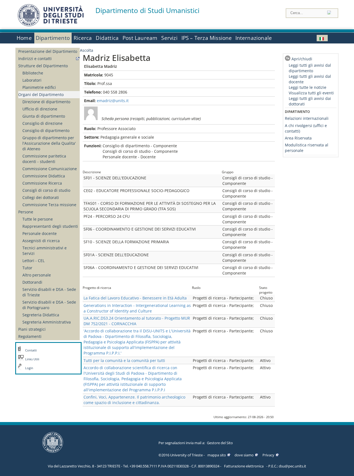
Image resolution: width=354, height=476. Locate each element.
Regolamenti (29, 336)
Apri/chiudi (301, 58)
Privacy (268, 454)
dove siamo (244, 454)
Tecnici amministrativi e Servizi (44, 250)
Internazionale (253, 38)
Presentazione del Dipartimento (47, 51)
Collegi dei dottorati (40, 197)
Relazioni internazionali (307, 118)
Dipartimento (53, 38)
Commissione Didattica (43, 175)
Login (29, 368)
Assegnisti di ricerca (41, 240)
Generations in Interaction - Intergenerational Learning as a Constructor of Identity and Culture (137, 308)
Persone (25, 211)
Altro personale (36, 275)
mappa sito (216, 454)
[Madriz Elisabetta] (322, 38)
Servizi (169, 38)
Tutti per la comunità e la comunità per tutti (124, 360)
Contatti (31, 350)
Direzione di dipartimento (46, 101)
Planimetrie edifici (39, 87)
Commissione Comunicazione (49, 168)
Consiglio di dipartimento (45, 130)
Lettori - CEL (33, 260)
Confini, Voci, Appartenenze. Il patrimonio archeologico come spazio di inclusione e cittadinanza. (134, 399)
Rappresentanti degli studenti (50, 226)
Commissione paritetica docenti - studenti (44, 158)
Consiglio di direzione (42, 123)
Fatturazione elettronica (244, 466)
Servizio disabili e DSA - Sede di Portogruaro (49, 304)
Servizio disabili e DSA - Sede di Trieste (49, 292)
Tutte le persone (37, 219)
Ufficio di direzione (39, 109)
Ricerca (83, 38)
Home (24, 38)
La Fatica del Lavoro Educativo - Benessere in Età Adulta (135, 298)
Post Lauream (140, 38)
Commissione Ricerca (42, 183)
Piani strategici (32, 329)
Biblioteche (32, 73)
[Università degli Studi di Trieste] (51, 24)
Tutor (27, 267)
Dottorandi (32, 282)
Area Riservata (298, 138)
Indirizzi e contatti (35, 58)
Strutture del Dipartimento (43, 65)
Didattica (107, 38)
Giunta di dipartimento (43, 116)
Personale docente (39, 233)
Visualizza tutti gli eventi (311, 92)
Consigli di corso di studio (46, 190)
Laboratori (31, 80)
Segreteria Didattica (40, 314)
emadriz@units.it (113, 100)
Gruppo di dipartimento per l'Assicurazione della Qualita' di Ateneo (49, 143)
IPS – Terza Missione (206, 38)
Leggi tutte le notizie (307, 87)
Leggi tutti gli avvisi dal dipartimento (310, 68)
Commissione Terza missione (49, 204)
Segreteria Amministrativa (46, 322)
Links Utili (32, 359)
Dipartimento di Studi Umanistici (147, 10)
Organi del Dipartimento (41, 94)
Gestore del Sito (220, 442)
